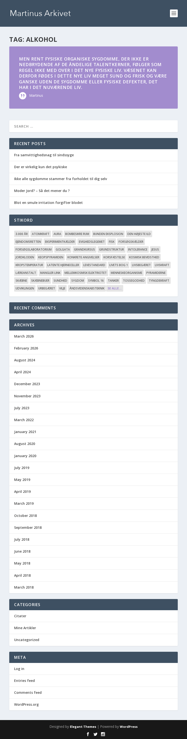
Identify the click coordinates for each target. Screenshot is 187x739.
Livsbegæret (141, 265)
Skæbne (21, 280)
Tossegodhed (134, 280)
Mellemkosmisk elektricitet (86, 273)
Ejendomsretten (28, 242)
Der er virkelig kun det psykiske (40, 167)
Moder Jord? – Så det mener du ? (42, 190)
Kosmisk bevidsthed (144, 257)
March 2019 (24, 503)
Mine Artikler (25, 628)
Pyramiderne (156, 273)
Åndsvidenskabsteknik (86, 288)
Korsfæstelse (114, 257)
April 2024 (22, 372)
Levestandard (94, 265)
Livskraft (162, 265)
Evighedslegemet (92, 242)
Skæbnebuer (40, 280)
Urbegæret (46, 288)
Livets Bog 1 (118, 265)
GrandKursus (84, 249)
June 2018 (22, 551)
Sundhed (60, 280)
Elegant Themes (83, 726)
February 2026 (26, 348)
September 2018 (28, 527)
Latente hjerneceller (63, 265)
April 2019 (22, 491)
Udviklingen (25, 288)
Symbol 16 (96, 280)
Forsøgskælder (131, 242)
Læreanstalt (26, 273)
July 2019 (21, 467)
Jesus (155, 249)
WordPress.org (26, 704)
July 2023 (21, 408)
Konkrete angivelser (83, 257)
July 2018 (21, 539)
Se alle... (115, 288)
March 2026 (24, 336)
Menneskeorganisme (126, 273)
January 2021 (25, 431)
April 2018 (22, 575)
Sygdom (77, 280)
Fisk (111, 242)
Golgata (63, 249)
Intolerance (137, 249)
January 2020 (25, 455)
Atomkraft (40, 234)
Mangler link (50, 273)
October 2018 (25, 515)
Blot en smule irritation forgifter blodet (48, 202)
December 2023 (27, 384)
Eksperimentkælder (60, 242)
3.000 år (22, 234)
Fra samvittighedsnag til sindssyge (44, 155)
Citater (20, 616)
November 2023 (27, 396)
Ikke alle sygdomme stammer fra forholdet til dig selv (60, 178)
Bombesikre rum (77, 234)
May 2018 (22, 563)
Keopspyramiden (50, 257)
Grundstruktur (111, 249)
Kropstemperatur (29, 265)
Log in (19, 668)
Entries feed (24, 680)
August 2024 (24, 360)
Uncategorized (26, 639)
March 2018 (24, 587)
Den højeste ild (139, 234)
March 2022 (24, 419)
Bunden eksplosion (108, 234)
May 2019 (22, 479)
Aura (57, 234)
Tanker (113, 280)
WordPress (129, 726)
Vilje (62, 288)
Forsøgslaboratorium (34, 249)
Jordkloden (25, 257)
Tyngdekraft (159, 280)
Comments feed (28, 692)
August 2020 (24, 443)
